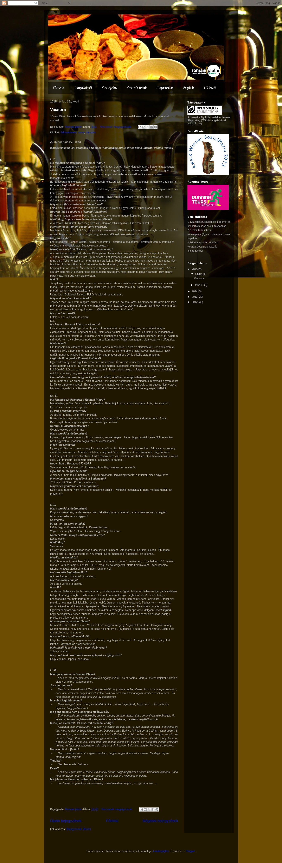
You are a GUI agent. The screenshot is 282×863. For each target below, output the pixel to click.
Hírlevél (210, 88)
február (199, 285)
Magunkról (83, 88)
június (199, 273)
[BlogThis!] (144, 127)
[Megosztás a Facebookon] (151, 127)
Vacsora (58, 109)
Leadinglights (161, 851)
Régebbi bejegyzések (160, 821)
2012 (195, 302)
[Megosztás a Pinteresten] (155, 127)
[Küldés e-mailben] (140, 127)
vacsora (90, 132)
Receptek (109, 88)
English (188, 88)
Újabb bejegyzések (66, 821)
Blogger (190, 851)
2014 (195, 291)
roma (81, 132)
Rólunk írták (137, 88)
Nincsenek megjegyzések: (116, 126)
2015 (195, 269)
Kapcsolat (164, 88)
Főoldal (59, 88)
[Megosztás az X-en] (148, 127)
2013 (195, 296)
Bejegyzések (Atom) (78, 829)
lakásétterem (69, 132)
